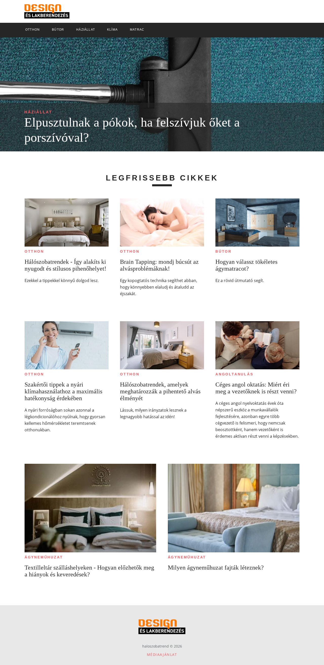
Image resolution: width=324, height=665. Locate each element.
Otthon (34, 251)
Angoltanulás (234, 374)
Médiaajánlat (162, 654)
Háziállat (38, 112)
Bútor (223, 251)
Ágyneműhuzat (44, 557)
